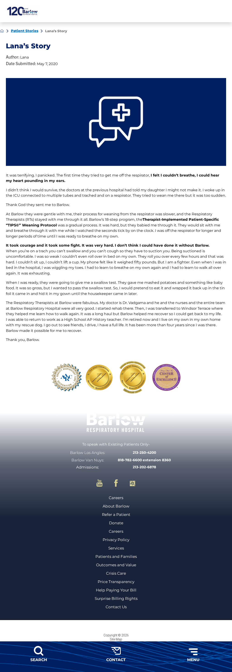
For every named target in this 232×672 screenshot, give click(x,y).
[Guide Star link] (132, 483)
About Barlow (116, 506)
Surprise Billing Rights (116, 598)
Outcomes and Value (116, 565)
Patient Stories (24, 31)
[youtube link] (103, 483)
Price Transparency (116, 581)
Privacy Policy (116, 539)
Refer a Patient (116, 514)
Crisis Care (116, 573)
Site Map (116, 639)
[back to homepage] (2, 31)
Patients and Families (116, 556)
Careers (116, 497)
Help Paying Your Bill (116, 590)
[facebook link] (119, 483)
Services (116, 548)
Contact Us (116, 607)
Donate (116, 523)
